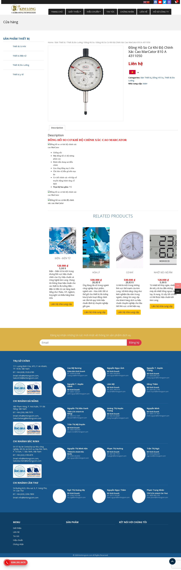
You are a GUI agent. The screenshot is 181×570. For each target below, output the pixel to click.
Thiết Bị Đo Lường (21, 65)
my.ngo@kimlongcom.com (76, 497)
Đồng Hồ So (89, 42)
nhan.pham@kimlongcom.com (157, 497)
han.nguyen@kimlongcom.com (78, 458)
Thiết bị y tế (18, 74)
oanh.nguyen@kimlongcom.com (78, 394)
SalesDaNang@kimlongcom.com (27, 418)
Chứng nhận (18, 544)
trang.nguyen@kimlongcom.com (158, 378)
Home (50, 42)
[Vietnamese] (148, 2)
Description (57, 127)
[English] (144, 2)
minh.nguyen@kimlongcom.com (158, 416)
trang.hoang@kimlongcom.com (118, 418)
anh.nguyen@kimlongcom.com (118, 375)
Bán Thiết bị (60, 42)
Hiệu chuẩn (18, 540)
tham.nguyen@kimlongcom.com (118, 497)
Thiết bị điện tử (19, 55)
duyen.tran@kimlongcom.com (77, 432)
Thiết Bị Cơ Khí (19, 46)
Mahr (145, 83)
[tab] (57, 127)
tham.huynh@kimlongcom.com (158, 391)
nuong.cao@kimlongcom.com (77, 375)
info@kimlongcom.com (28, 375)
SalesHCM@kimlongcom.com (25, 378)
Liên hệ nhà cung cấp (61, 304)
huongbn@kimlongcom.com (116, 456)
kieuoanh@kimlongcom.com (77, 418)
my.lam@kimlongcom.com (116, 391)
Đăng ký (134, 342)
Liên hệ (16, 532)
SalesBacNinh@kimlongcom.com (27, 461)
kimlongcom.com (85, 555)
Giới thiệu (17, 528)
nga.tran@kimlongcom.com (156, 456)
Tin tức (16, 536)
